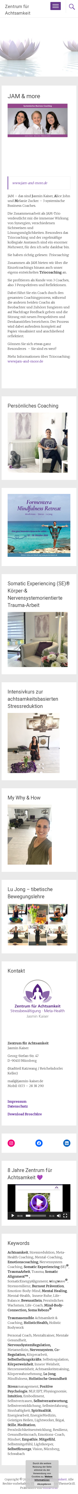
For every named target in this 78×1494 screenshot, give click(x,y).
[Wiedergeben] (13, 1216)
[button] (39, 1202)
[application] (39, 1202)
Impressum (17, 1101)
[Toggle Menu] (55, 6)
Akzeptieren (44, 1484)
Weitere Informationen (44, 1478)
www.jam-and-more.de (29, 183)
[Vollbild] (65, 1216)
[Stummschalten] (59, 1216)
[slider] (36, 1216)
